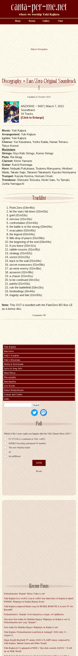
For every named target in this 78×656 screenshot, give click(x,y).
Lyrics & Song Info (13, 368)
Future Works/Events (14, 389)
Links (6, 398)
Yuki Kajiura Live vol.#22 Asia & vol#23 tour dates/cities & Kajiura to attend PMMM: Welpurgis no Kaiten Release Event (38, 600)
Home (18, 20)
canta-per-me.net (39, 7)
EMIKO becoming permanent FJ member (27, 443)
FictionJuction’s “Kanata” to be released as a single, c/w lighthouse (34, 614)
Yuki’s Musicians (12, 359)
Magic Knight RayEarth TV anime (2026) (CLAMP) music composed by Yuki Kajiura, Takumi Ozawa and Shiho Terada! (37, 641)
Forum (32, 20)
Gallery (46, 20)
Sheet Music (10, 372)
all (10, 451)
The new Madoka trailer (19, 447)
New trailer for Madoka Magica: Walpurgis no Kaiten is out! (31, 627)
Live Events (9, 385)
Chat (60, 20)
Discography (11, 81)
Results (39, 471)
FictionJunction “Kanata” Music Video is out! (24, 593)
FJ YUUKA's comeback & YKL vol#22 (27, 438)
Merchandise (10, 381)
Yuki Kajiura (10, 346)
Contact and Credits (13, 394)
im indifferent (15, 456)
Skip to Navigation (39, 49)
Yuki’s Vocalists (11, 355)
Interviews (9, 351)
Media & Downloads (14, 363)
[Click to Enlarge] (32, 117)
